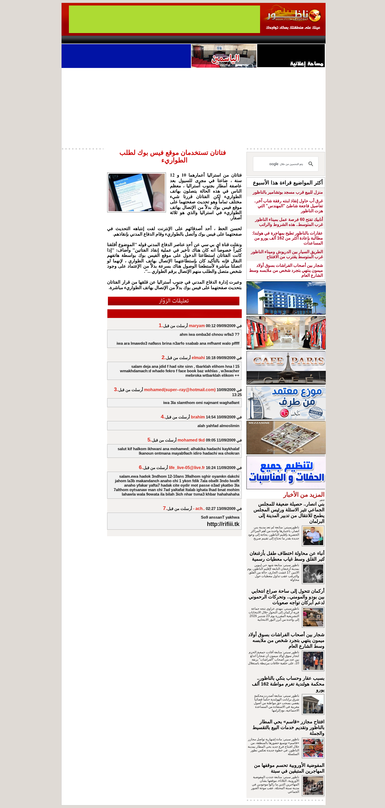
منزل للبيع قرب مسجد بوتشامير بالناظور (288, 192)
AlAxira (97, 40)
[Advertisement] (194, 107)
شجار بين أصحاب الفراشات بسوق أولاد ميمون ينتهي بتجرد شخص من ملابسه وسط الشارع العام (286, 270)
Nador (291, 40)
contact (76, 40)
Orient (223, 40)
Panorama (134, 40)
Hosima (245, 40)
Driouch (269, 40)
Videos (161, 40)
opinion (114, 40)
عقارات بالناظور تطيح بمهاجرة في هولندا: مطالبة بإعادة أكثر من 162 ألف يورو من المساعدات (287, 238)
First (314, 40)
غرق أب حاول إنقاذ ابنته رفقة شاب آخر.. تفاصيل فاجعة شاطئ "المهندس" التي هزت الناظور (288, 206)
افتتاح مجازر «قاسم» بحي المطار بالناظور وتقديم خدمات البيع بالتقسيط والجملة (288, 727)
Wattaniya (203, 40)
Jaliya (183, 40)
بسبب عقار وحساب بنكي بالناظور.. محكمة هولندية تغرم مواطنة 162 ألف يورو (288, 684)
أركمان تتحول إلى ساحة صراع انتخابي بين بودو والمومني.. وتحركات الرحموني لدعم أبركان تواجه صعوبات (286, 596)
